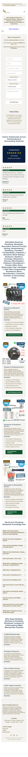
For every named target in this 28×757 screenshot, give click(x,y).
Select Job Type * (14, 84)
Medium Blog (6, 732)
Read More (7, 320)
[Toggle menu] (24, 11)
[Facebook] (11, 735)
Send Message (14, 102)
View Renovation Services (12, 512)
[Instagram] (14, 735)
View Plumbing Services (14, 392)
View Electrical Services (14, 334)
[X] (17, 735)
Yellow (4, 730)
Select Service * (14, 77)
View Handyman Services (12, 452)
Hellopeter (5, 728)
